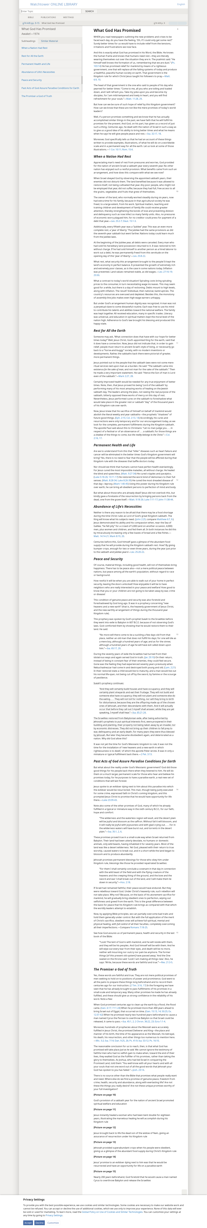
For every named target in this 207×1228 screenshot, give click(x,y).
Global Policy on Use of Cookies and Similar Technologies (112, 1211)
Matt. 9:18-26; (136, 499)
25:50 (96, 275)
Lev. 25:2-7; (117, 221)
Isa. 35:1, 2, (114, 831)
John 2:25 (141, 519)
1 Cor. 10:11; (115, 149)
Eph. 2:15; (121, 417)
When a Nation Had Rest (34, 47)
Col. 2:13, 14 (132, 417)
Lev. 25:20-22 (137, 551)
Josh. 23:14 (138, 1069)
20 (119, 648)
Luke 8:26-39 (124, 480)
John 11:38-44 (165, 499)
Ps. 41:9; (133, 1040)
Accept (28, 1222)
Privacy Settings (54, 1215)
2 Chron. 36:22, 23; (144, 1021)
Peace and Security (32, 80)
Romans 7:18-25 (138, 927)
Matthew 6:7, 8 (164, 519)
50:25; (164, 1011)
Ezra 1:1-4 (159, 1021)
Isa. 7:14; (109, 1040)
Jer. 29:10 (149, 657)
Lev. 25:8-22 (139, 256)
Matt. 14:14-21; (101, 536)
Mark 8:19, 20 (116, 536)
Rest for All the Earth (33, 55)
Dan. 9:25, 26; (121, 1040)
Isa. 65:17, (112, 648)
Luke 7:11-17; (151, 499)
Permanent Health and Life (36, 64)
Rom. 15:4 (127, 149)
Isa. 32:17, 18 (154, 133)
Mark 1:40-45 (121, 483)
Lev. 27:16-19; (166, 271)
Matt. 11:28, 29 (134, 98)
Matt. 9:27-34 (129, 473)
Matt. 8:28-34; (110, 480)
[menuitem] (184, 11)
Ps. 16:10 (154, 1040)
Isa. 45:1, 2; (128, 1021)
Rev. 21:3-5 (166, 962)
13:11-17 (113, 477)
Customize (53, 1222)
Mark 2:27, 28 (126, 376)
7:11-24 (116, 1008)
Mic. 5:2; (100, 1040)
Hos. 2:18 (125, 882)
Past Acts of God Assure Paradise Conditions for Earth (50, 88)
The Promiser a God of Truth (37, 96)
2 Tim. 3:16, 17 (138, 985)
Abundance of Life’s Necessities (38, 72)
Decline (40, 1222)
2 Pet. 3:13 (146, 754)
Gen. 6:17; (106, 1008)
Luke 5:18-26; (101, 477)
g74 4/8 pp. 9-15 (31, 23)
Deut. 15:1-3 (129, 221)
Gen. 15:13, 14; (153, 1011)
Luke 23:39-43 (109, 800)
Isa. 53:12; (143, 1040)
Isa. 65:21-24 (139, 712)
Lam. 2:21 (170, 667)
